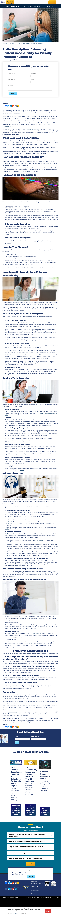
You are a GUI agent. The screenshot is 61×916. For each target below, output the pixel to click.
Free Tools (40, 2)
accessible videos (32, 355)
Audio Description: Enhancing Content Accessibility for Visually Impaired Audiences (26, 43)
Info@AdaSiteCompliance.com (38, 883)
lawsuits (22, 470)
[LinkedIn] (16, 889)
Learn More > (51, 6)
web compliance (12, 712)
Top (57, 897)
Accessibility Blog (6, 43)
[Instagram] (11, 889)
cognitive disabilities (36, 633)
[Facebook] (6, 889)
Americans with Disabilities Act (20, 677)
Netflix (7, 529)
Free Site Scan (52, 2)
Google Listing (49, 897)
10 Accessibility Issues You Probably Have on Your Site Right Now (30, 809)
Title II (9, 523)
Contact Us (30, 864)
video (8, 555)
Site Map (42, 897)
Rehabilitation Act (12, 534)
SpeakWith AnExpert (11, 2)
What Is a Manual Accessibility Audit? (45, 811)
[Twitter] (9, 889)
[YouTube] (13, 889)
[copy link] (18, 106)
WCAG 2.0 (5, 571)
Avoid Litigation (18, 2)
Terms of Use (28, 897)
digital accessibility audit (33, 129)
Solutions (34, 2)
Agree (48, 911)
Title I (8, 521)
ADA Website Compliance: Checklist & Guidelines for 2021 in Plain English (16, 809)
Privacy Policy (36, 897)
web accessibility (38, 540)
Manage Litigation (27, 2)
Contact (45, 2)
